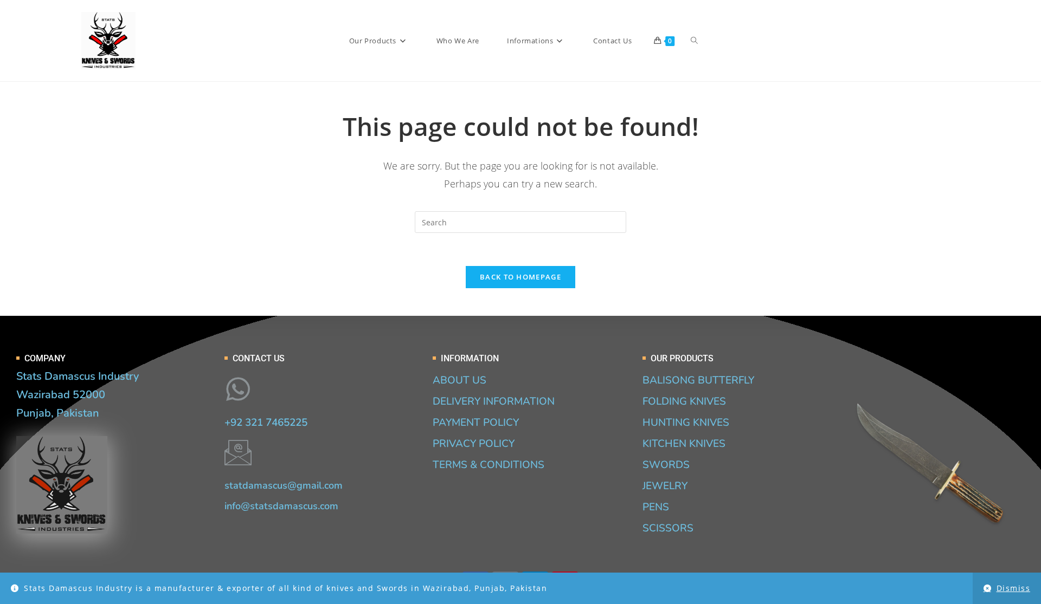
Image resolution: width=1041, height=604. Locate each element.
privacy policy (474, 444)
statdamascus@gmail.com (283, 485)
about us (459, 380)
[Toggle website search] (694, 40)
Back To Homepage (520, 277)
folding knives (684, 401)
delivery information (494, 401)
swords (666, 465)
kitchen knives (683, 444)
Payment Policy (476, 422)
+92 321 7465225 (265, 422)
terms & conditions (488, 465)
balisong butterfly (698, 380)
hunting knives (685, 422)
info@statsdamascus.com (281, 505)
